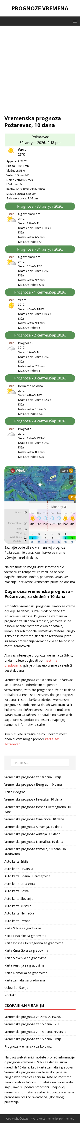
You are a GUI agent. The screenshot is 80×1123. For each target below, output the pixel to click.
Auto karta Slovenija (18, 898)
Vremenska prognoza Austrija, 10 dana (32, 834)
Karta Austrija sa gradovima (24, 965)
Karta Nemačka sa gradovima (25, 973)
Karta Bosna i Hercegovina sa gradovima (33, 943)
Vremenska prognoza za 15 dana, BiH (31, 1024)
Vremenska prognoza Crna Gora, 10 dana (34, 819)
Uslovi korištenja (16, 987)
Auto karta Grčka (16, 891)
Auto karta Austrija (17, 906)
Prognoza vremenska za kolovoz (28, 1046)
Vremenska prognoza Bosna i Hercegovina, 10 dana (37, 809)
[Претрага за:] (40, 763)
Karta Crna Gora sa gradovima (26, 950)
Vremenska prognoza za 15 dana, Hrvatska (35, 1032)
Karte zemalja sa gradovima (24, 980)
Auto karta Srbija (16, 861)
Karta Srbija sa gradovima (23, 928)
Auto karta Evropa (17, 921)
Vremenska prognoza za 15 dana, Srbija (33, 1039)
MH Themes (66, 1119)
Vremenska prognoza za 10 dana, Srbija (33, 777)
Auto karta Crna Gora (19, 884)
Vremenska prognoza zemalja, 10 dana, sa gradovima (35, 851)
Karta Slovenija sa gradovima (25, 958)
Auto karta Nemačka (19, 913)
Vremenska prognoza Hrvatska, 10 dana (33, 799)
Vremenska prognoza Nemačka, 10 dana (33, 841)
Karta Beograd (15, 792)
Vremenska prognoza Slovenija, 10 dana (33, 827)
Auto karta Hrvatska (18, 869)
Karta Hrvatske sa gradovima (25, 936)
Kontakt (10, 995)
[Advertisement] (40, 72)
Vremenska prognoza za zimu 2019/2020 (33, 1017)
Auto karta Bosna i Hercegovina (27, 876)
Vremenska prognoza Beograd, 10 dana (33, 784)
